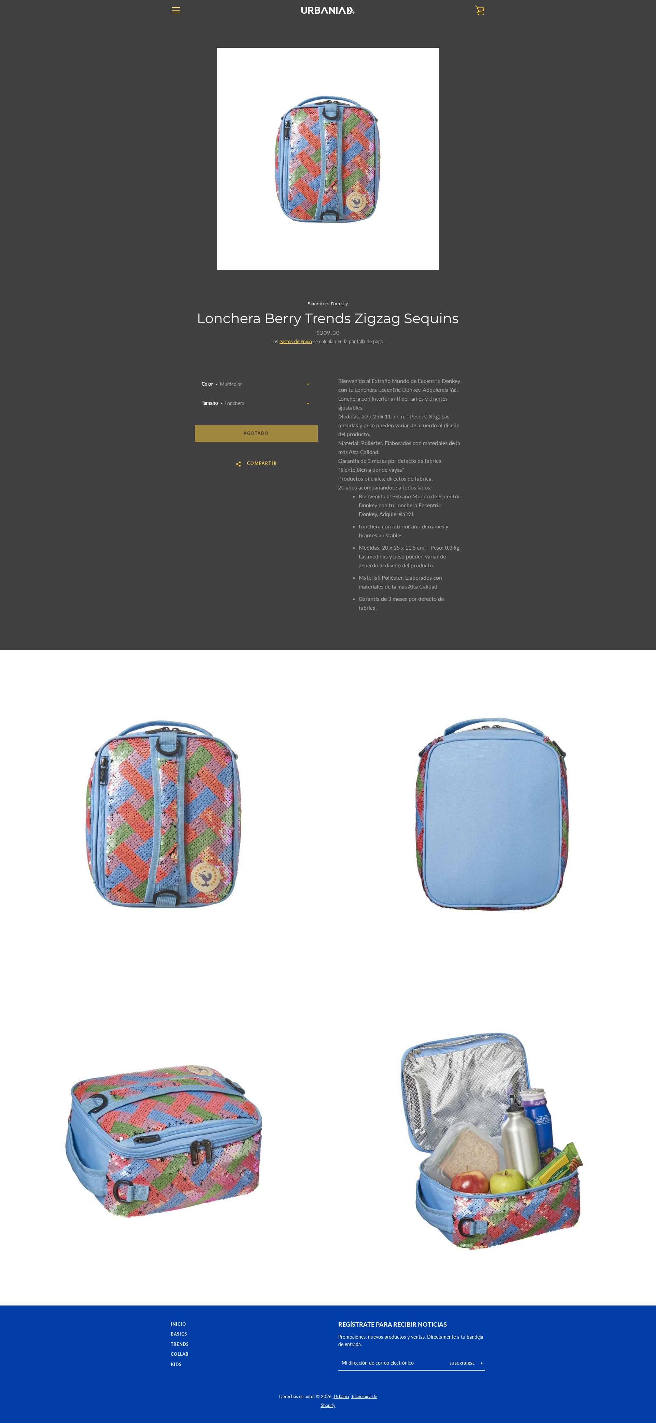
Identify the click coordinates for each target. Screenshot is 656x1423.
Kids (176, 1364)
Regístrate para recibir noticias (392, 1324)
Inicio (178, 1324)
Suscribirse (463, 1363)
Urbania (341, 1396)
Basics (179, 1334)
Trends (180, 1344)
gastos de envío (295, 341)
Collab (180, 1354)
